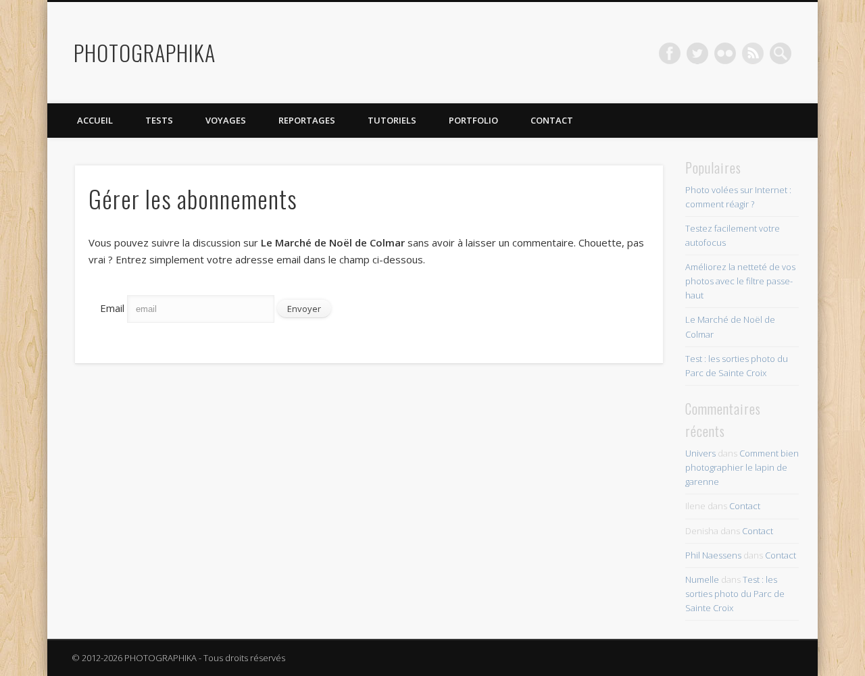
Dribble (753, 53)
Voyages (225, 120)
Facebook (670, 53)
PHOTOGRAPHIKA (145, 52)
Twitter (697, 53)
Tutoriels (392, 120)
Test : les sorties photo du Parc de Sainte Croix (735, 593)
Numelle (702, 579)
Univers (700, 453)
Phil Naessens (713, 555)
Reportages (306, 120)
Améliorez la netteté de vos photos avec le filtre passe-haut (740, 281)
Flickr (725, 53)
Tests (159, 120)
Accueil (95, 120)
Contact (551, 120)
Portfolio (473, 120)
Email (112, 308)
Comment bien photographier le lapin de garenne (742, 467)
